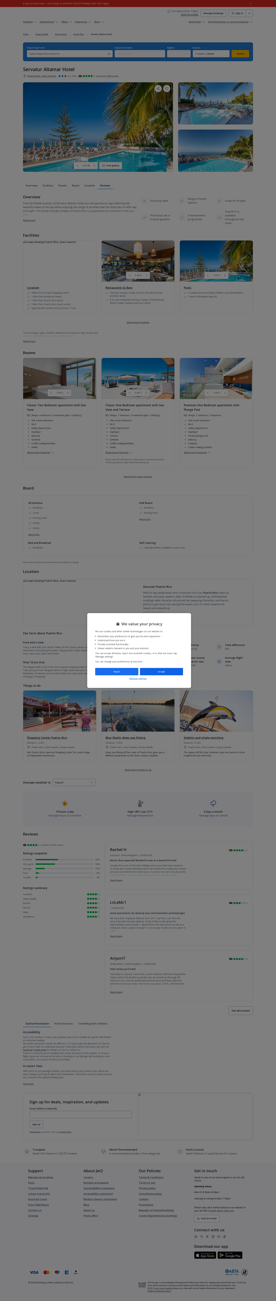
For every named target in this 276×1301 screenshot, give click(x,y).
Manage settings (138, 678)
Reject (117, 671)
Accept (161, 671)
